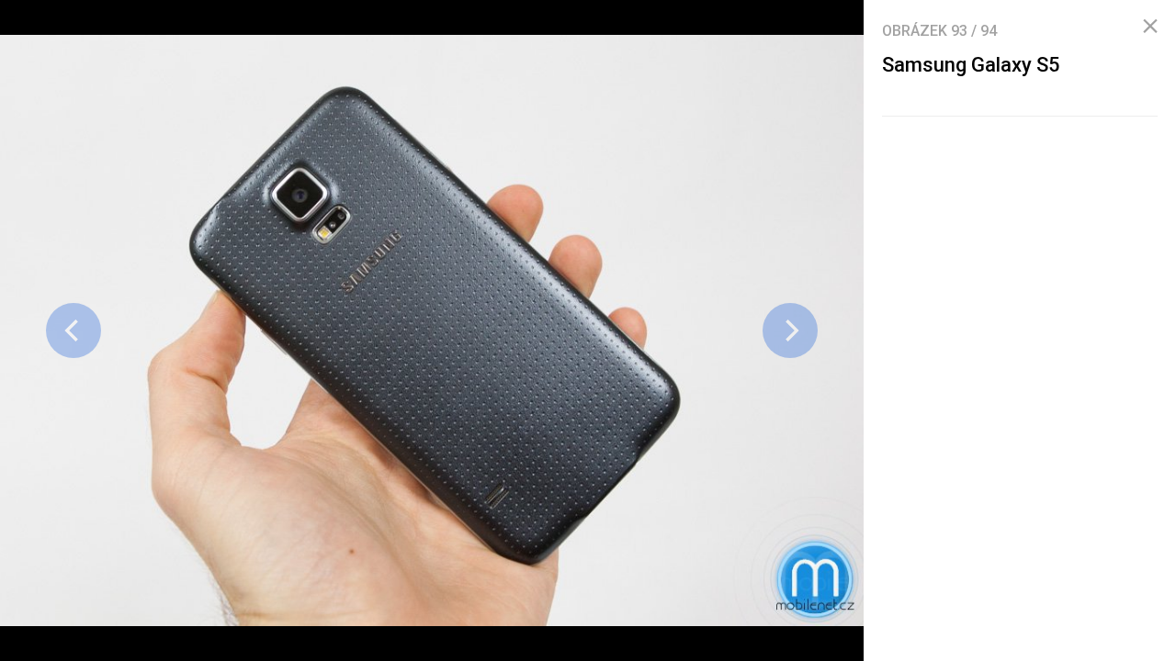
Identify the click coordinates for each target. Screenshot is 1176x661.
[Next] (790, 330)
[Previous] (73, 330)
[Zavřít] (1150, 27)
